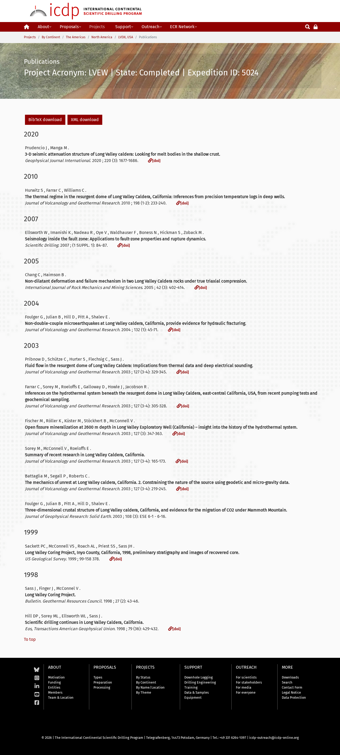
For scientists (246, 677)
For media (243, 687)
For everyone (246, 692)
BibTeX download (45, 119)
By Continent (146, 682)
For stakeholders (249, 682)
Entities (54, 687)
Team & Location (61, 697)
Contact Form (292, 687)
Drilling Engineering (200, 682)
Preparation (103, 682)
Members (55, 692)
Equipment (193, 697)
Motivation (56, 677)
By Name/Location (150, 687)
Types (98, 677)
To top (30, 639)
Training (191, 687)
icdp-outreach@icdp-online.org (274, 738)
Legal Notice (291, 692)
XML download (85, 119)
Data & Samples (196, 692)
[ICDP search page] (307, 26)
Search (287, 682)
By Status (143, 677)
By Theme (143, 692)
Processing (102, 687)
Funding (54, 682)
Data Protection (294, 697)
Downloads (290, 677)
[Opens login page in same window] (315, 26)
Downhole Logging (198, 677)
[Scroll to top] (332, 747)
